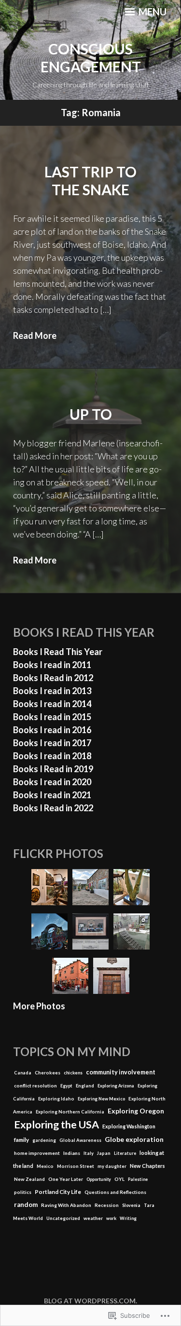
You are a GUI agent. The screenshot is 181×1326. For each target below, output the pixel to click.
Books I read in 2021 (52, 795)
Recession (107, 1205)
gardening (44, 1140)
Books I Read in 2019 (53, 768)
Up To (91, 414)
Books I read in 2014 (52, 703)
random (26, 1204)
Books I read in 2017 (52, 742)
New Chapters (147, 1166)
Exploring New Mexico (101, 1098)
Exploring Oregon (136, 1111)
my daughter (111, 1166)
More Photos (39, 1006)
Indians (71, 1153)
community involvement (120, 1072)
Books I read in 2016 (52, 729)
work (111, 1218)
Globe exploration (134, 1139)
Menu (152, 11)
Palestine (138, 1179)
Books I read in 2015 (52, 716)
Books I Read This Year (57, 651)
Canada (22, 1072)
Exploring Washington (128, 1126)
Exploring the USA (56, 1124)
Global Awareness (80, 1140)
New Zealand (29, 1179)
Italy (89, 1153)
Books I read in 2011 (52, 664)
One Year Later (65, 1179)
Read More (34, 335)
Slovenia (131, 1205)
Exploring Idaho (56, 1098)
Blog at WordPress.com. (90, 1301)
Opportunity (98, 1179)
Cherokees (47, 1072)
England (85, 1085)
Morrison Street (75, 1166)
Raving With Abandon (66, 1205)
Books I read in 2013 (52, 690)
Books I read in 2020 (52, 782)
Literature (125, 1153)
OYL (119, 1179)
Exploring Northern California (70, 1111)
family (21, 1140)
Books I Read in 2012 (53, 677)
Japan (104, 1153)
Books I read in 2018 (52, 755)
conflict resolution (35, 1085)
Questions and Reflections (115, 1192)
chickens (73, 1072)
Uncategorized (63, 1218)
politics (22, 1192)
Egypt (66, 1085)
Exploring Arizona (115, 1085)
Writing (128, 1218)
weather (93, 1218)
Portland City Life (58, 1191)
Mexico (45, 1166)
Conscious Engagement (91, 58)
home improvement (37, 1153)
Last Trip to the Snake (90, 181)
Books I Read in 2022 (53, 808)
